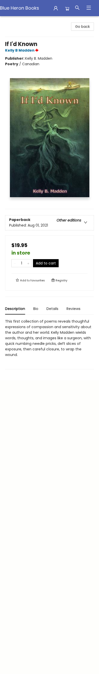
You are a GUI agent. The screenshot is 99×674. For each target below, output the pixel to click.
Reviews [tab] (73, 308)
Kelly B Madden (20, 50)
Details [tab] (52, 308)
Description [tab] (15, 308)
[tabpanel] (49, 344)
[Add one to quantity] (28, 263)
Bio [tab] (35, 308)
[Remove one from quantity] (15, 263)
